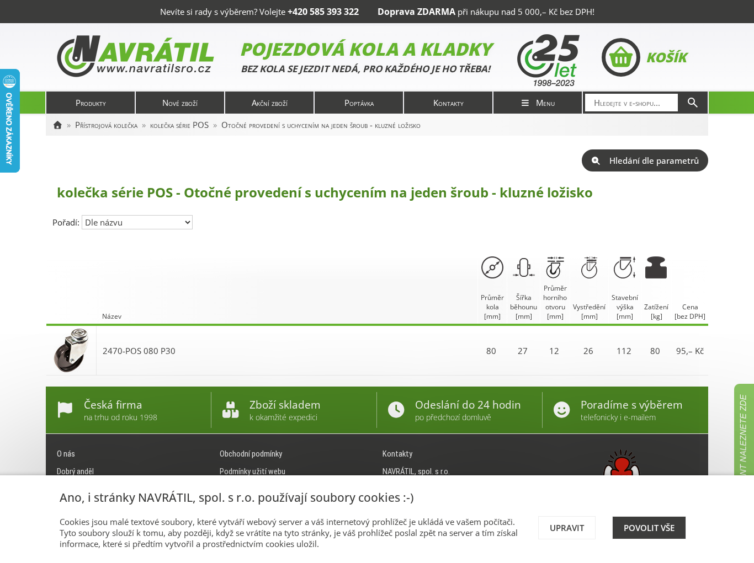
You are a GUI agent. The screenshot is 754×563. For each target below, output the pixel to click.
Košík (666, 57)
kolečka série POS (179, 124)
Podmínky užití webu (252, 471)
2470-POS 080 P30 (139, 350)
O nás (66, 454)
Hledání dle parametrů (654, 160)
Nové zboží (180, 102)
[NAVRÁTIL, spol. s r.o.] (57, 124)
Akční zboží (270, 102)
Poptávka (359, 102)
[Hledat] (693, 103)
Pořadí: (67, 222)
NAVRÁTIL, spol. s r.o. (416, 471)
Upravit (567, 527)
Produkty (91, 102)
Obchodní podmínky (251, 454)
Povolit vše (649, 527)
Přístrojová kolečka (106, 124)
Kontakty (448, 102)
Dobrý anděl (75, 471)
